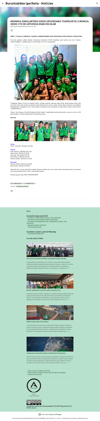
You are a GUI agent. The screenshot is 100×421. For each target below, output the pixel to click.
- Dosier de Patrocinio (34, 374)
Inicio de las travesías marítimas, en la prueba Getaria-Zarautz (46, 258)
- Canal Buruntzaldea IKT (35, 234)
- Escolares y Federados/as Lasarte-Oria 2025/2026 (44, 218)
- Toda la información (34, 227)
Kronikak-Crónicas (22, 186)
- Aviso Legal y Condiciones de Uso (38, 371)
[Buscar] (97, 3)
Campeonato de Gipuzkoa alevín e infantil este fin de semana (46, 353)
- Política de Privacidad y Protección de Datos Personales (46, 372)
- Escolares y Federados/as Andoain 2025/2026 (42, 220)
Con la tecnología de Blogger (51, 414)
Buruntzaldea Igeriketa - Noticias (29, 3)
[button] (11, 30)
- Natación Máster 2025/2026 (36, 225)
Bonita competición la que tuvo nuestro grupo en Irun (44, 290)
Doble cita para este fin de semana (38, 321)
